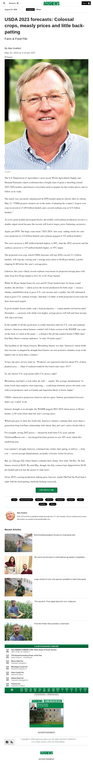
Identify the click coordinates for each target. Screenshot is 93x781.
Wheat (53, 504)
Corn (14, 499)
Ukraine (70, 499)
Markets (39, 499)
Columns (30, 9)
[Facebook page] (7, 742)
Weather (42, 504)
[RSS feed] (11, 742)
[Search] (4, 3)
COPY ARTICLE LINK (46, 490)
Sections (12, 3)
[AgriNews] (51, 3)
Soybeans (60, 499)
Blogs (39, 9)
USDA (80, 499)
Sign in (85, 3)
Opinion (49, 499)
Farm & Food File (26, 499)
